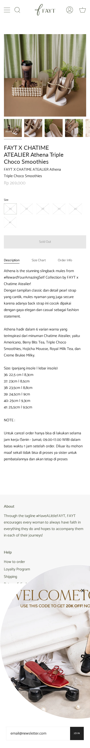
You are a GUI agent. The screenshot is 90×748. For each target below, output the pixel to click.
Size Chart (39, 260)
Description (11, 260)
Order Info (65, 260)
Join (77, 733)
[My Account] (69, 9)
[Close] (82, 590)
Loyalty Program (17, 569)
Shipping (10, 576)
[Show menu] (7, 9)
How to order (14, 562)
